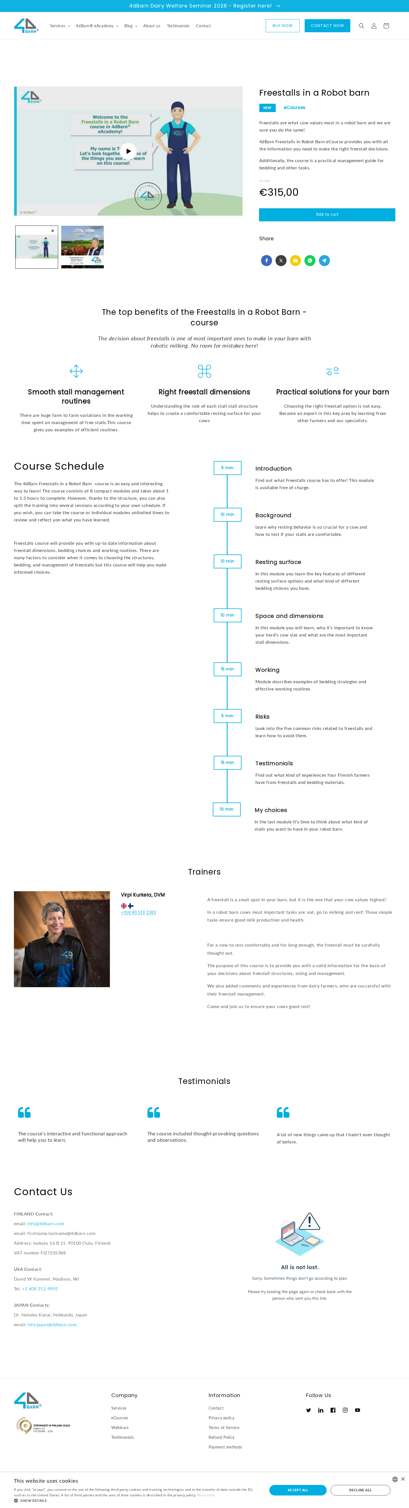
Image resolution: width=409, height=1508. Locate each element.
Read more (206, 1495)
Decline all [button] (360, 1490)
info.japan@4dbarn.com (52, 1324)
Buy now (283, 25)
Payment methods (225, 1447)
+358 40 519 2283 (138, 912)
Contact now (327, 25)
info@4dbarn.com (45, 1223)
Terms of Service (224, 1427)
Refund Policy (222, 1437)
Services (119, 1408)
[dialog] (204, 1490)
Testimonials (122, 1437)
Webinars (120, 1427)
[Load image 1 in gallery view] (82, 247)
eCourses (294, 107)
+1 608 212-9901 (40, 1288)
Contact (216, 1408)
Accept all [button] (298, 1490)
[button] (60, 26)
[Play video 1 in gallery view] (36, 247)
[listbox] (395, 1479)
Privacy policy (221, 1417)
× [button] (403, 1479)
